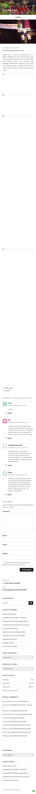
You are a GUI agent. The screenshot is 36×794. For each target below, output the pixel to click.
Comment (6, 511)
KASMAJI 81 (10, 10)
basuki (7, 390)
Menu (19, 17)
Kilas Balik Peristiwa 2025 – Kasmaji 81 (14, 618)
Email (5, 544)
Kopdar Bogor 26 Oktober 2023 (21, 725)
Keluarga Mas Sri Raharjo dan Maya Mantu (15, 621)
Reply (10, 413)
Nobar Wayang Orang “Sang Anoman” (19, 732)
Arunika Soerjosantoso (22, 701)
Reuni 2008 (9, 388)
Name (5, 535)
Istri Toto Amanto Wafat (10, 646)
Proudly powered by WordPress (11, 789)
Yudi (18, 47)
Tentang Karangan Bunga (10, 628)
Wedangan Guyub (8, 643)
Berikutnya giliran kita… (10, 614)
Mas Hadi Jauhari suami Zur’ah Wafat (14, 635)
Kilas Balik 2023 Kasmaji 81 (19, 711)
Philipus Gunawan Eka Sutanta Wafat (14, 632)
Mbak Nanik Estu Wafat (10, 639)
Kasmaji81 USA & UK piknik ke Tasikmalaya (16, 625)
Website (5, 553)
